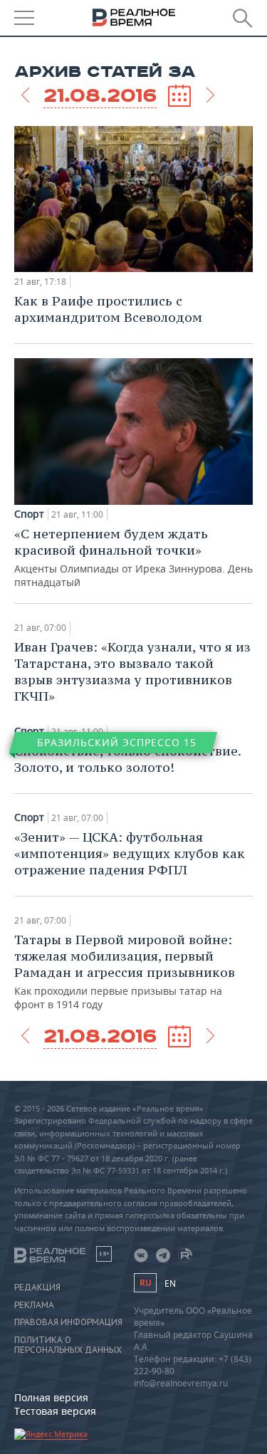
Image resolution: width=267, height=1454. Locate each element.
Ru (145, 1282)
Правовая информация (68, 1322)
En (170, 1283)
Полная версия (51, 1397)
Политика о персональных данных (68, 1345)
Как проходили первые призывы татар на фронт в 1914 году (124, 971)
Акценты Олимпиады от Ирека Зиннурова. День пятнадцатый (133, 557)
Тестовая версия (55, 1411)
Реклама (34, 1305)
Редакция (37, 1287)
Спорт (29, 514)
